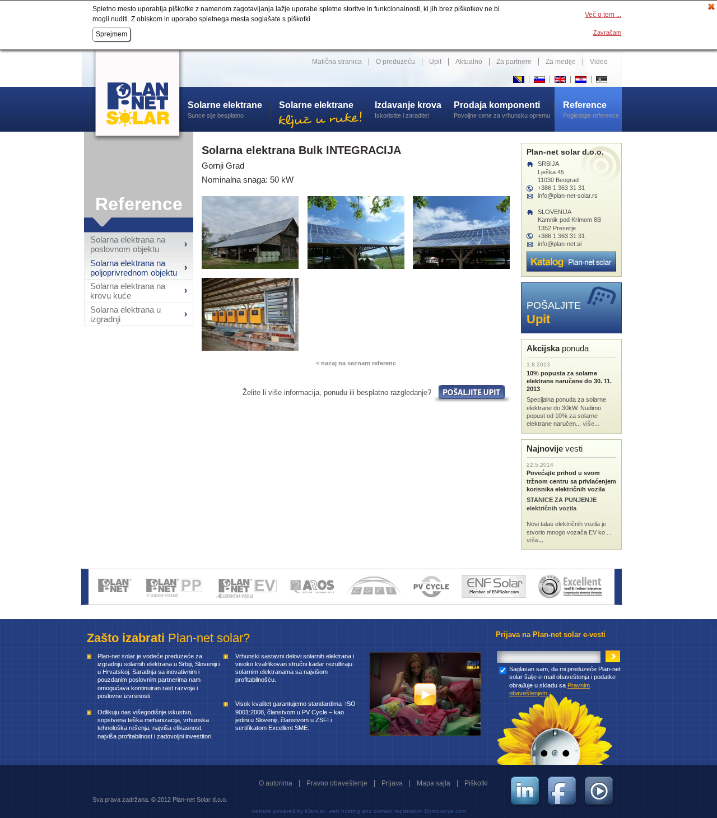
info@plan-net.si (559, 243)
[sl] (539, 80)
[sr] (601, 80)
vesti (555, 448)
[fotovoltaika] (313, 585)
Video (599, 62)
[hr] (580, 80)
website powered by (277, 811)
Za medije (561, 62)
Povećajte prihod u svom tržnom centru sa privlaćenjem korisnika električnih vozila (571, 481)
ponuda (558, 348)
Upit (435, 62)
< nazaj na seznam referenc (356, 363)
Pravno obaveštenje (336, 783)
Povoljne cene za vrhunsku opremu (502, 109)
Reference (139, 204)
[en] (560, 80)
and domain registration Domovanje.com (414, 811)
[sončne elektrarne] (115, 585)
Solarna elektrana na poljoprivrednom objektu (133, 267)
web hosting (344, 811)
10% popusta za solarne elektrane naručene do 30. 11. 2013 (569, 381)
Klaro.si (314, 811)
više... (591, 423)
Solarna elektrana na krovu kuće (127, 290)
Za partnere (514, 62)
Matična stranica (337, 62)
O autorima (275, 783)
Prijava (392, 783)
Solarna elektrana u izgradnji (125, 314)
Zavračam (607, 32)
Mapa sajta (433, 783)
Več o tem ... (603, 14)
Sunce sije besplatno (227, 109)
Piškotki (476, 783)
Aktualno (468, 62)
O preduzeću (395, 62)
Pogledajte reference (591, 109)
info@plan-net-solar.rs (568, 195)
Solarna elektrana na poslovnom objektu (127, 244)
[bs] (518, 80)
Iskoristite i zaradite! (408, 109)
